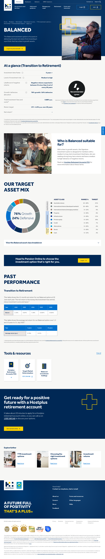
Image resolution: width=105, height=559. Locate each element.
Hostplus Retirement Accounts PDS (29, 121)
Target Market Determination (55, 538)
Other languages (75, 500)
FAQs (71, 504)
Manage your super (46, 7)
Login (81, 7)
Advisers (37, 2)
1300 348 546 (9, 419)
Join (94, 7)
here (64, 101)
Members (18, 2)
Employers (28, 2)
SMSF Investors (47, 2)
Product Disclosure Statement (21, 538)
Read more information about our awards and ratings (65, 542)
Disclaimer (60, 521)
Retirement (57, 6)
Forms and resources (67, 7)
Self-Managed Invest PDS (40, 538)
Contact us (89, 1)
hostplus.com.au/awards (69, 103)
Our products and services (20, 7)
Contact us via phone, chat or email (65, 489)
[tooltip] (22, 73)
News (54, 504)
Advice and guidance (33, 7)
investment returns (93, 122)
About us (55, 496)
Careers (55, 500)
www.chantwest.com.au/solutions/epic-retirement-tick (50, 554)
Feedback (55, 508)
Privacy (54, 521)
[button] (103, 131)
